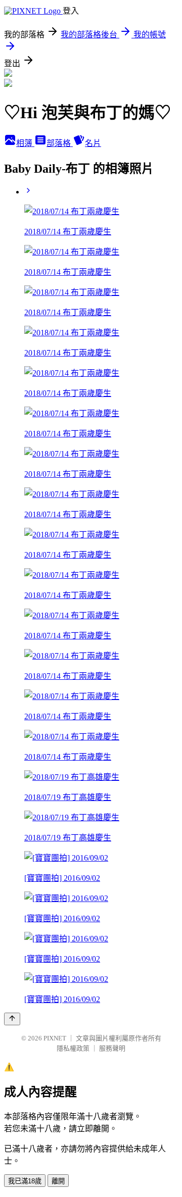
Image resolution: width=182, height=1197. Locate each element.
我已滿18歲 (24, 1181)
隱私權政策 (73, 1048)
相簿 (25, 143)
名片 (93, 143)
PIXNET (54, 1038)
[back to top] (12, 1019)
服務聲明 (112, 1048)
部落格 (60, 143)
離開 (58, 1181)
